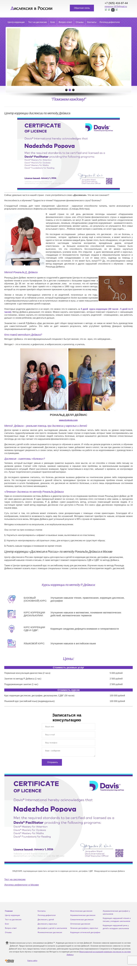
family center (31, 8)
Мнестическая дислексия (81, 911)
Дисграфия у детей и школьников (52, 928)
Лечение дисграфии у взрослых (84, 928)
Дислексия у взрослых (47, 924)
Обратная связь (82, 8)
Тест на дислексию (37, 22)
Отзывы (80, 22)
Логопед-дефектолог (109, 22)
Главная (9, 911)
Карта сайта (32, 961)
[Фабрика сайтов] (9, 961)
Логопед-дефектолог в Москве (21, 884)
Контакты (91, 22)
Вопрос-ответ (65, 22)
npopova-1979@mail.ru (116, 6)
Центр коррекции (16, 22)
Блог (52, 22)
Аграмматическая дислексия (82, 915)
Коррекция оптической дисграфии (85, 932)
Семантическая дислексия (82, 919)
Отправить (52, 762)
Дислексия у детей (46, 919)
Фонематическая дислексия (50, 932)
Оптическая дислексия (80, 924)
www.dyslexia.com (68, 420)
